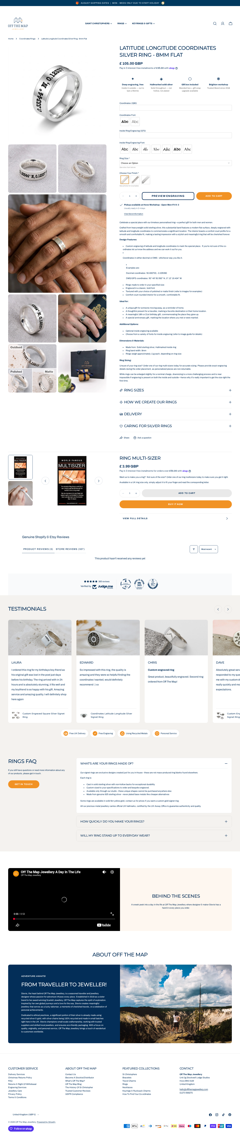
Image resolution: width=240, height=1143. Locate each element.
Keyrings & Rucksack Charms (136, 1091)
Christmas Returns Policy (20, 1078)
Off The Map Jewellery (25, 1122)
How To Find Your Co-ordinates (136, 1094)
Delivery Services (16, 1074)
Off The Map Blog (73, 1084)
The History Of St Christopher (79, 1087)
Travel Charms (129, 1081)
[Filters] (194, 549)
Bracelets (126, 1078)
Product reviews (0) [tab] (38, 549)
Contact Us (70, 1074)
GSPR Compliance (74, 1094)
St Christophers (129, 1074)
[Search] (215, 23)
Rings (125, 1084)
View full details (135, 518)
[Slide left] (45, 481)
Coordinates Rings (27, 39)
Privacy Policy (15, 1094)
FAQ (10, 1081)
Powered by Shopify (46, 1122)
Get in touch (24, 784)
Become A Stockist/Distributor (79, 1078)
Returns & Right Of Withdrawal (22, 1084)
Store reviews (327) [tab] (70, 549)
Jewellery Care (15, 1091)
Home (10, 39)
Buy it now (175, 504)
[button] (176, 103)
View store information (133, 214)
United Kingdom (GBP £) (24, 1114)
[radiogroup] (176, 121)
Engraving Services (17, 1087)
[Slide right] (99, 481)
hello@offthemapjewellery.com (194, 1089)
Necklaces (127, 1087)
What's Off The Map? (75, 1081)
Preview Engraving (168, 196)
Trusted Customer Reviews (77, 1091)
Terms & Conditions (17, 1097)
